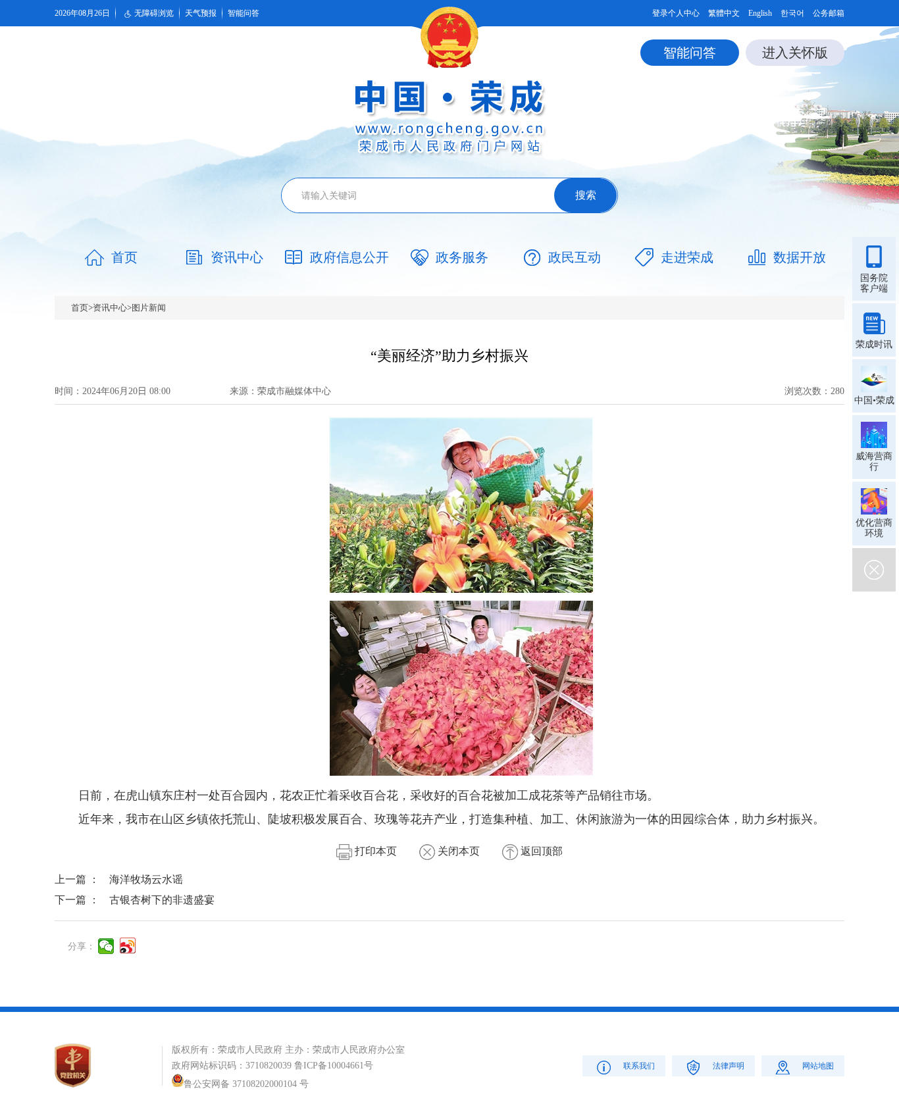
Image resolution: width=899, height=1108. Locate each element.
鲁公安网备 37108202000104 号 (246, 1084)
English (760, 13)
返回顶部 (540, 851)
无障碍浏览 (154, 13)
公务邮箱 (828, 13)
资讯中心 (110, 308)
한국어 (792, 13)
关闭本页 (457, 851)
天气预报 (201, 13)
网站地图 (818, 1065)
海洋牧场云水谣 (146, 879)
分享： (81, 946)
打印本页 (374, 851)
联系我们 (639, 1065)
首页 (79, 308)
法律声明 (728, 1065)
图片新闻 (149, 308)
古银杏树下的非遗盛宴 (162, 899)
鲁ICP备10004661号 (333, 1065)
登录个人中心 (676, 13)
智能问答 (243, 13)
